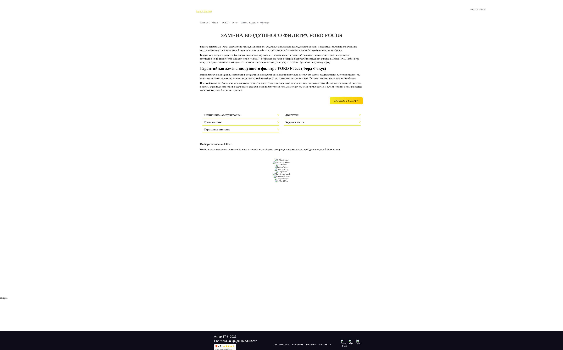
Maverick (286, 174)
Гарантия (297, 344)
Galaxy (285, 169)
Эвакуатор (251, 11)
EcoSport (286, 162)
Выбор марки (204, 11)
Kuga (285, 172)
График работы (337, 14)
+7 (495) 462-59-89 (347, 7)
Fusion (285, 167)
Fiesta (285, 165)
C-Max (285, 160)
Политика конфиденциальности (235, 341)
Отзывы (237, 11)
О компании (222, 11)
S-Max (285, 181)
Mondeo (286, 176)
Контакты (267, 11)
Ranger (285, 179)
